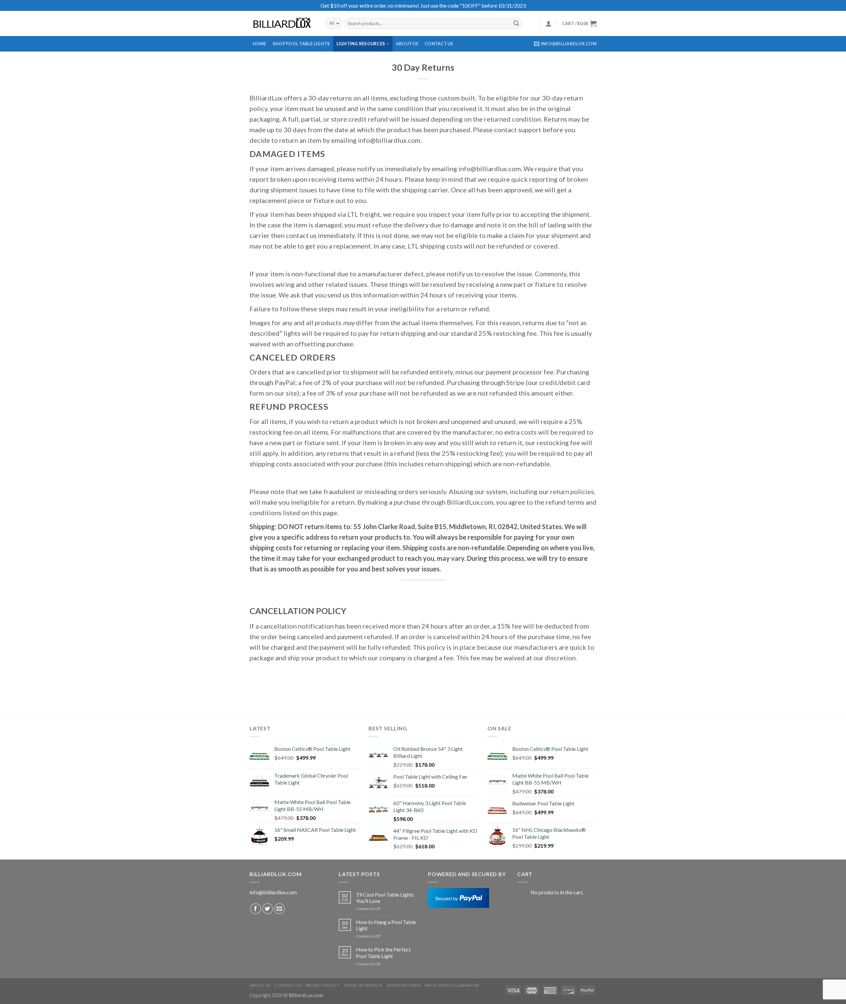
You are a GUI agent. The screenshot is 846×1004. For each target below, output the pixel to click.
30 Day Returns (403, 985)
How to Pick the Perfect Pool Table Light (383, 952)
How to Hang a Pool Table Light (386, 925)
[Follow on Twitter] (267, 908)
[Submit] (516, 23)
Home (259, 43)
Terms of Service (362, 985)
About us (407, 43)
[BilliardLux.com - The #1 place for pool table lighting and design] (283, 24)
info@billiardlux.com (273, 892)
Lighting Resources (360, 43)
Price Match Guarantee (452, 985)
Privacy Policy (322, 985)
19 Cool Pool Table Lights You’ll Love (385, 897)
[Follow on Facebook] (255, 908)
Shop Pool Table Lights (301, 43)
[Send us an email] (279, 908)
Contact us (439, 43)
